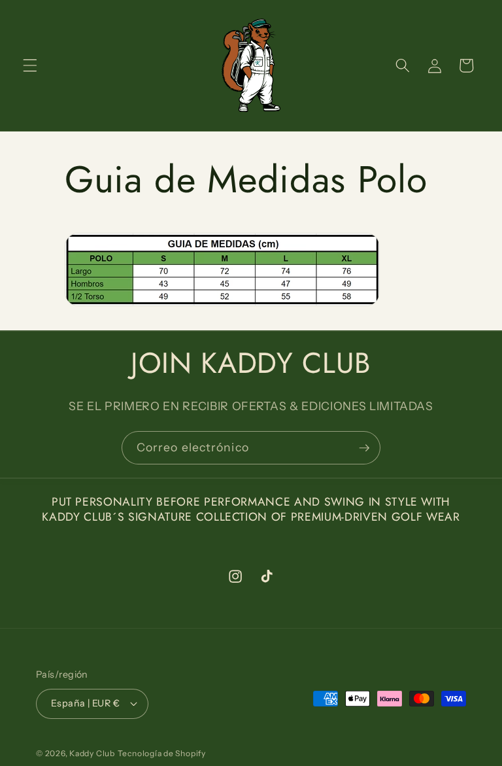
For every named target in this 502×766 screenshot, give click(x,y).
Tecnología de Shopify (162, 753)
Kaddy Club (92, 753)
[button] (30, 65)
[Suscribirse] (364, 448)
